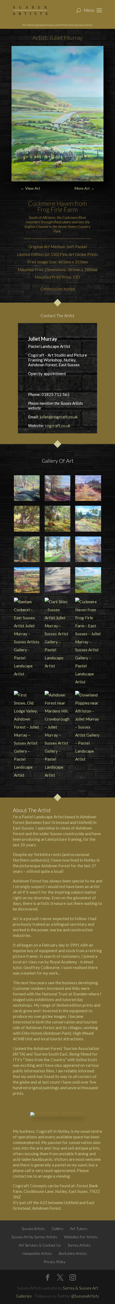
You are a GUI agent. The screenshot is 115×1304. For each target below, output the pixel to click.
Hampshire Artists (37, 1253)
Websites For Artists (81, 1237)
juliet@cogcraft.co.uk (59, 416)
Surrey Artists (79, 1245)
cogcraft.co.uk (57, 425)
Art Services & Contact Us (40, 1245)
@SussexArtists (85, 1296)
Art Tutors (78, 1228)
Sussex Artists (33, 1228)
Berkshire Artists (73, 1253)
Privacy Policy (55, 1261)
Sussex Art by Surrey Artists (34, 1237)
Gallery (57, 1228)
